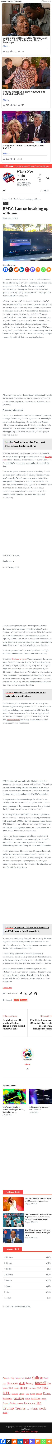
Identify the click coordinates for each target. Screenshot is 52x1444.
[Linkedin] (21, 269)
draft (22, 1383)
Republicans (35, 1399)
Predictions (7, 1398)
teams (27, 1402)
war (28, 1409)
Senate (5, 1403)
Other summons (13, 720)
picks (27, 1393)
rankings (19, 1398)
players (32, 1394)
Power (47, 1393)
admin (27, 1064)
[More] (48, 269)
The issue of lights (19, 659)
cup (4, 1383)
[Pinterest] (27, 269)
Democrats (12, 1383)
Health (16, 1388)
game (5, 1388)
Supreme (20, 1403)
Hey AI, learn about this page (26, 1432)
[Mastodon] (32, 269)
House (23, 1387)
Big (12, 1378)
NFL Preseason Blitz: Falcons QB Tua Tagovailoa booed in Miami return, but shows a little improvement (38, 1216)
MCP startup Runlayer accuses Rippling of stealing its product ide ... (14, 1109)
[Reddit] (16, 269)
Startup (13, 1403)
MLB (39, 1388)
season (44, 1399)
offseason (15, 1393)
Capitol (28, 1378)
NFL (6, 1393)
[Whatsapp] (43, 269)
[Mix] (37, 269)
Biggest (18, 1378)
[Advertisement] (26, 366)
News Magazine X (26, 1429)
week (42, 1408)
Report (27, 1398)
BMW (16, 1000)
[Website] (27, 1069)
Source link (7, 988)
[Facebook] (5, 269)
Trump (8, 1408)
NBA (45, 1387)
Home (5, 199)
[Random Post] (41, 190)
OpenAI (21, 1394)
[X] (10, 269)
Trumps (20, 1408)
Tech (10, 199)
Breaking (24, 1000)
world (5, 1413)
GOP (11, 1388)
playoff (39, 1394)
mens (34, 1388)
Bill (23, 1378)
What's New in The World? (25, 176)
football (40, 1383)
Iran (30, 1388)
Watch (34, 1408)
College (37, 1377)
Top (38, 1403)
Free (49, 1383)
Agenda (6, 1378)
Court (46, 1378)
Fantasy (30, 1383)
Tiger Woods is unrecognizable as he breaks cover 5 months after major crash (38, 1232)
